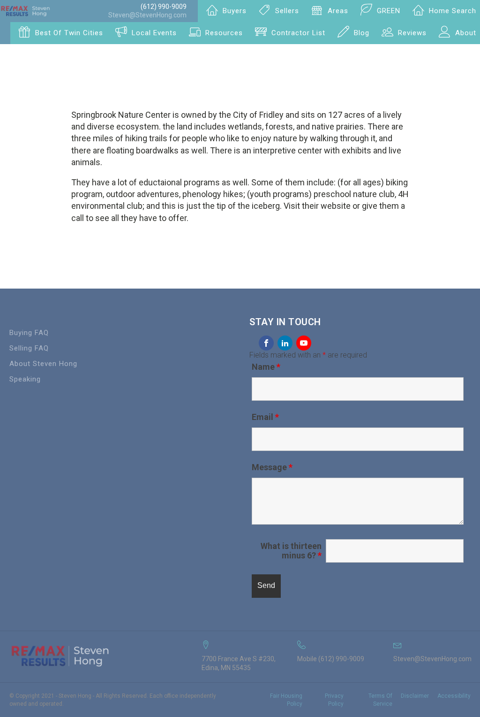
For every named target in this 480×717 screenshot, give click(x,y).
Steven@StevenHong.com (147, 15)
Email (265, 417)
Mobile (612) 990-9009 (330, 659)
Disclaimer (415, 696)
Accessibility (454, 696)
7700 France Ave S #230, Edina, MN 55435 (239, 663)
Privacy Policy (334, 700)
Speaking (25, 379)
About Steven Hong (43, 363)
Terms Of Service (380, 700)
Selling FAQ (29, 348)
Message (272, 467)
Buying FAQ (29, 332)
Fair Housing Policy (286, 700)
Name (266, 367)
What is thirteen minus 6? (291, 551)
